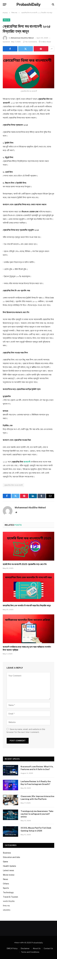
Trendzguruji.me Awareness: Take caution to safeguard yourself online (37, 814)
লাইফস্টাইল (6, 910)
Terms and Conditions (30, 952)
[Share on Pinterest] (41, 48)
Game (5, 862)
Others (6, 884)
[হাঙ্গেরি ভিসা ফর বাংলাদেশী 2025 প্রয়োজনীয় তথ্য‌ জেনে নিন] (28, 546)
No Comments (31, 42)
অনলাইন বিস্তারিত (9, 901)
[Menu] (4, 4)
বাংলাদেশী (27, 461)
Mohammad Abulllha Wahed (22, 38)
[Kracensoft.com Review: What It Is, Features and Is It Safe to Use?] (10, 770)
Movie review (8, 875)
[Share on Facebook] (10, 48)
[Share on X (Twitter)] (25, 48)
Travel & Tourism (10, 897)
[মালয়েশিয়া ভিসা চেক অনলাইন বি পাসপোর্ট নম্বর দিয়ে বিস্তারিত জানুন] (28, 587)
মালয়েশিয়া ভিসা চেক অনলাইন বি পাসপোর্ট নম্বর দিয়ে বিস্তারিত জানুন (27, 605)
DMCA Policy (12, 948)
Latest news (8, 870)
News (5, 879)
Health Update (9, 866)
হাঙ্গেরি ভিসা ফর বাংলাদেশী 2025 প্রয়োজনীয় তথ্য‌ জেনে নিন (25, 564)
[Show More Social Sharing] (51, 48)
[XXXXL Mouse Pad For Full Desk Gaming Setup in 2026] (10, 831)
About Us (37, 948)
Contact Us (48, 948)
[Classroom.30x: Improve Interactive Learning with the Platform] (10, 800)
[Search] (52, 4)
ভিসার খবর (6, 20)
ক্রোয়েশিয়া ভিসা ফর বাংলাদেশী (13, 485)
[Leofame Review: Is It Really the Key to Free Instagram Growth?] (10, 785)
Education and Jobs (11, 857)
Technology (8, 892)
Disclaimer (25, 948)
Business (7, 853)
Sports (6, 888)
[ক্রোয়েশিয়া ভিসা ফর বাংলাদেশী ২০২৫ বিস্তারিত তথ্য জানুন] (28, 71)
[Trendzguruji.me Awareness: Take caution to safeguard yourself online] (10, 815)
